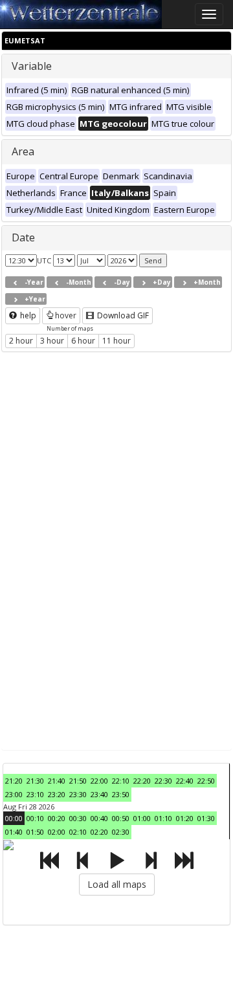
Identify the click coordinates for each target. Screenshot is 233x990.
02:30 (120, 832)
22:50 (206, 781)
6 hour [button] (83, 340)
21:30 (35, 781)
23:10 (35, 794)
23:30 (78, 794)
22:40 (185, 781)
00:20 (56, 818)
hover (65, 315)
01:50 (35, 832)
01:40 (14, 832)
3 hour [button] (52, 340)
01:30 (206, 818)
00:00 (14, 818)
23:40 (99, 794)
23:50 (120, 794)
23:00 (14, 794)
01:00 (142, 818)
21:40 (56, 781)
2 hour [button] (21, 340)
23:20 (56, 794)
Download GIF (122, 315)
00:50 (120, 818)
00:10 (35, 818)
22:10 (120, 781)
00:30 (78, 818)
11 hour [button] (116, 340)
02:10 (78, 832)
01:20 (185, 818)
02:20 (99, 832)
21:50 (78, 781)
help (27, 315)
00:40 (99, 818)
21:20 (14, 781)
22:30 (163, 781)
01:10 (163, 818)
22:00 (99, 781)
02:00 (56, 832)
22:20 (142, 781)
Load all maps (116, 884)
